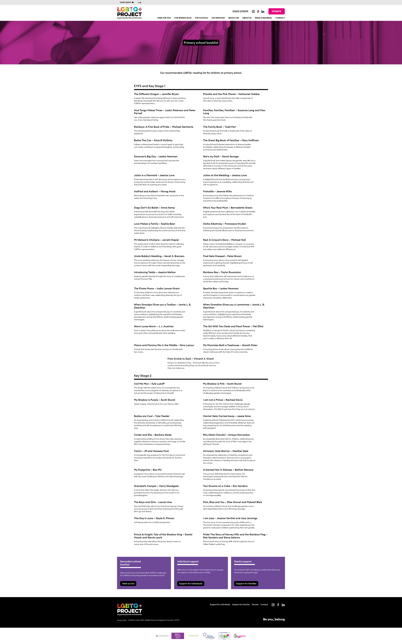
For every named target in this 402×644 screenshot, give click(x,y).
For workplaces (182, 18)
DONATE (276, 11)
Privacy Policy (122, 620)
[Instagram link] (253, 11)
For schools (201, 18)
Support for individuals (190, 583)
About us (247, 18)
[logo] (193, 635)
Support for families (246, 583)
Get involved (218, 18)
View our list (128, 583)
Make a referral (263, 18)
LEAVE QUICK (125, 2)
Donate (255, 605)
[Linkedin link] (262, 11)
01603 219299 (240, 11)
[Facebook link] (258, 11)
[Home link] (129, 13)
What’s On (233, 18)
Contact (280, 18)
